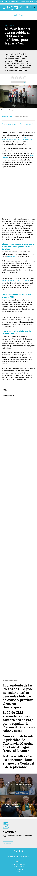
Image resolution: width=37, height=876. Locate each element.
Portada (15, 15)
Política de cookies (18, 866)
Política (21, 15)
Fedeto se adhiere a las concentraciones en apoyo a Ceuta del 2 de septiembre (18, 761)
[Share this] (16, 77)
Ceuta (23, 1)
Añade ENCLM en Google (19, 82)
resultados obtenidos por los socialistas (15, 281)
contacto (18, 871)
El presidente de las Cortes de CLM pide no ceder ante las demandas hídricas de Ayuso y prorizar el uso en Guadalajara (18, 696)
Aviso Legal (18, 861)
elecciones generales (10, 124)
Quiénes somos (18, 869)
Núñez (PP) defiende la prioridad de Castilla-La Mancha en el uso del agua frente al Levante (18, 743)
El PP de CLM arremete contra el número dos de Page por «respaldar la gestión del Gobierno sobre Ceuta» (19, 721)
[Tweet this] (20, 77)
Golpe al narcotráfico (14, 1)
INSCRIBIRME (7, 843)
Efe (12, 116)
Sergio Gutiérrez (26, 124)
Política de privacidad (18, 864)
